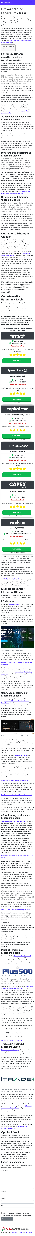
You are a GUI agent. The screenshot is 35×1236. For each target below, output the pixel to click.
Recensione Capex (17, 500)
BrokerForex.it (6, 2)
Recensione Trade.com (17, 460)
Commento (5, 1170)
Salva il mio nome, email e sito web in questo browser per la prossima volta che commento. (17, 1214)
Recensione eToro (17, 346)
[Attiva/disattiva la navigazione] (31, 2)
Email (3, 1199)
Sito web (4, 1206)
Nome (3, 1191)
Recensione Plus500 (17, 536)
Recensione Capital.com (17, 423)
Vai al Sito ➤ (16, 360)
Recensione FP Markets (17, 385)
